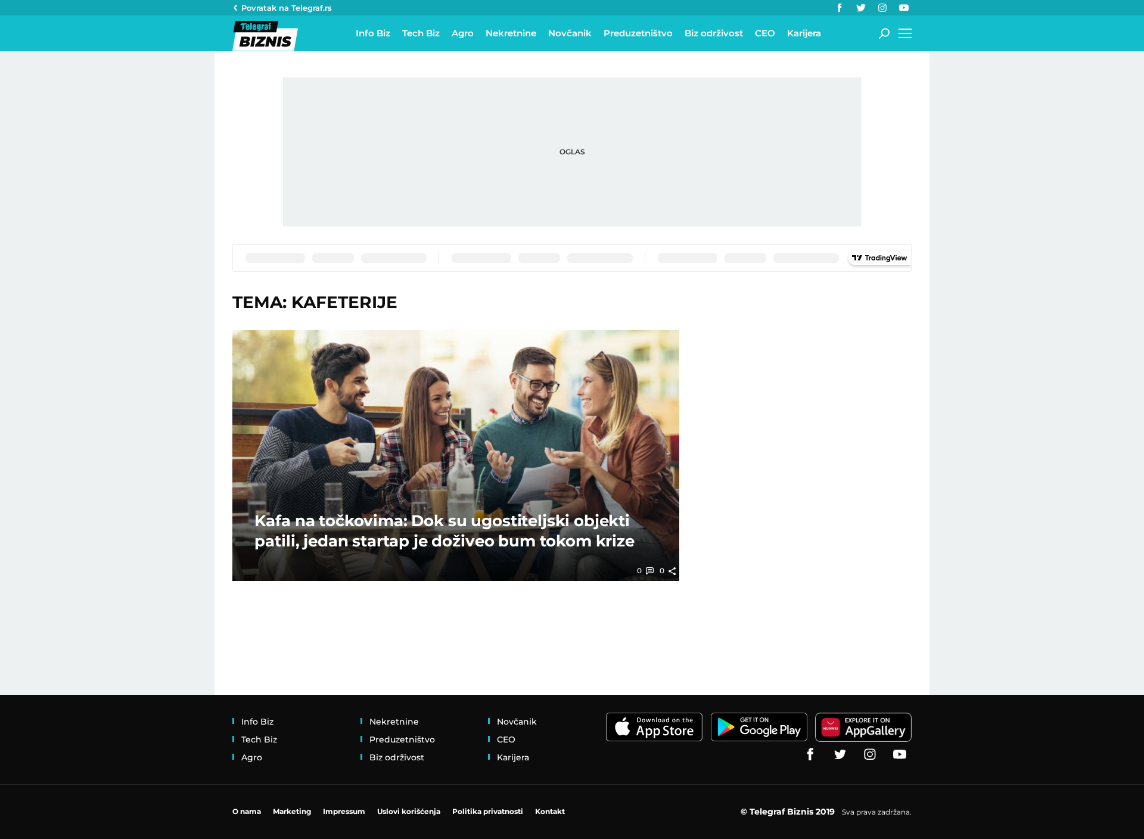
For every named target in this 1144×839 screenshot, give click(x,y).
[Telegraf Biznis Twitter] (861, 7)
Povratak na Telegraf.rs (286, 8)
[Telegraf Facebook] (839, 7)
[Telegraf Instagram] (882, 7)
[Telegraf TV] (904, 7)
